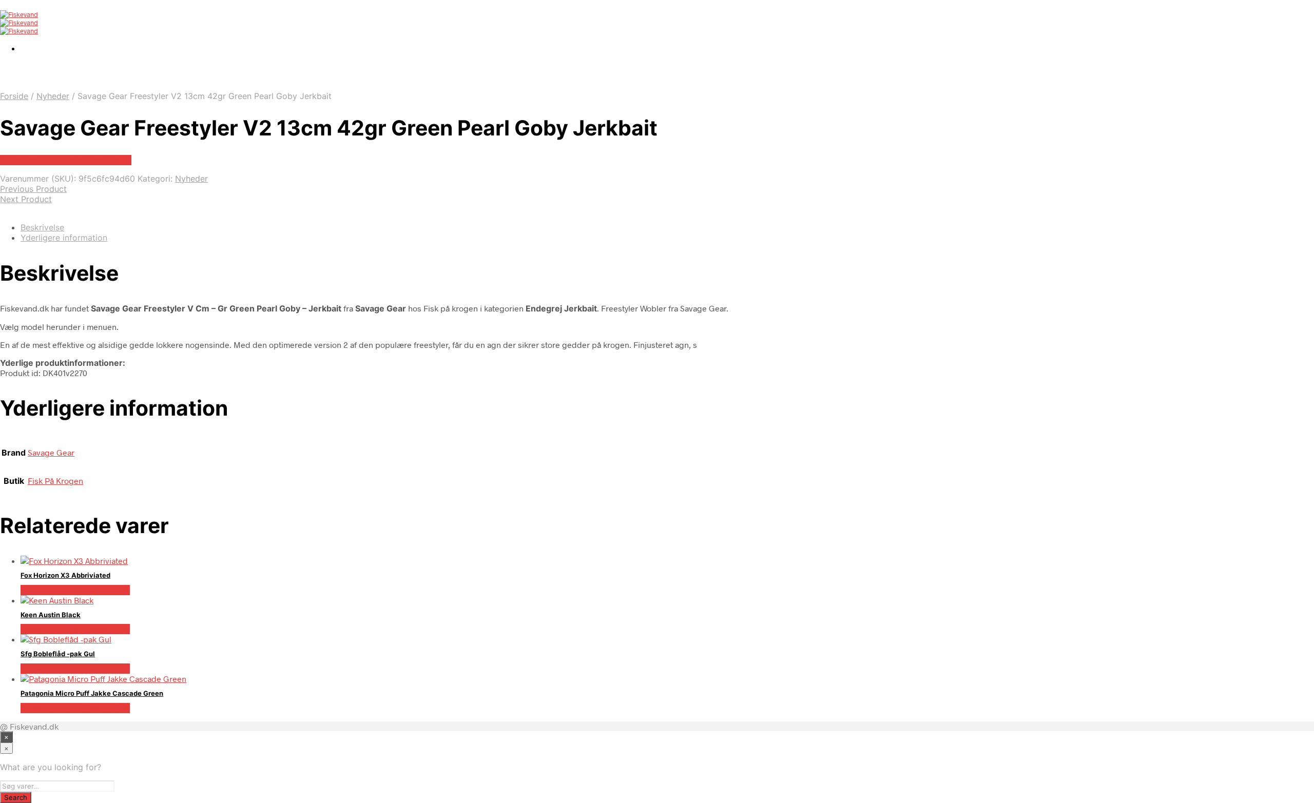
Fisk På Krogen (55, 480)
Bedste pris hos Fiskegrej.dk (75, 590)
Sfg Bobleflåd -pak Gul (58, 654)
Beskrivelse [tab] (42, 227)
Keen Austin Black (51, 615)
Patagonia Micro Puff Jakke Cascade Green (92, 693)
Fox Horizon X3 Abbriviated (65, 575)
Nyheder (52, 96)
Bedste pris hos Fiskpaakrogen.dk (65, 160)
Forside (14, 96)
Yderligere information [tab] (64, 237)
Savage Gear (51, 452)
